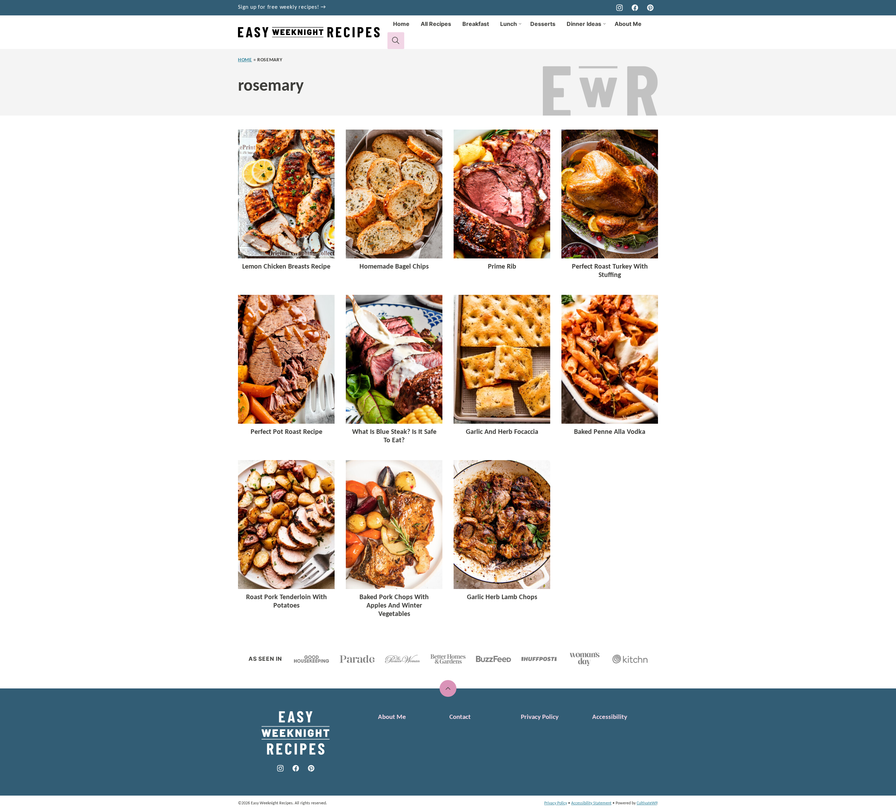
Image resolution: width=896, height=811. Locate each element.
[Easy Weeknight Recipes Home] (312, 32)
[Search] (395, 40)
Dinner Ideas (584, 23)
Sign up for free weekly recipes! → (282, 7)
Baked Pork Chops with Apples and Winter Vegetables (394, 606)
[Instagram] (619, 7)
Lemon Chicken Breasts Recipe (286, 266)
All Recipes (436, 23)
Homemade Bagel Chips (394, 266)
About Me (628, 23)
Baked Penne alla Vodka (609, 432)
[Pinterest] (650, 7)
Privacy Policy (540, 717)
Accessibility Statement (591, 803)
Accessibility (609, 717)
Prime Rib (502, 266)
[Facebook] (635, 7)
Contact (460, 717)
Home (401, 23)
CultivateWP (647, 803)
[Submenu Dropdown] (520, 24)
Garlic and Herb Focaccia (502, 432)
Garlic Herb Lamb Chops (502, 597)
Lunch (508, 23)
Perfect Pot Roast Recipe (286, 432)
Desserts (542, 23)
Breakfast (475, 23)
